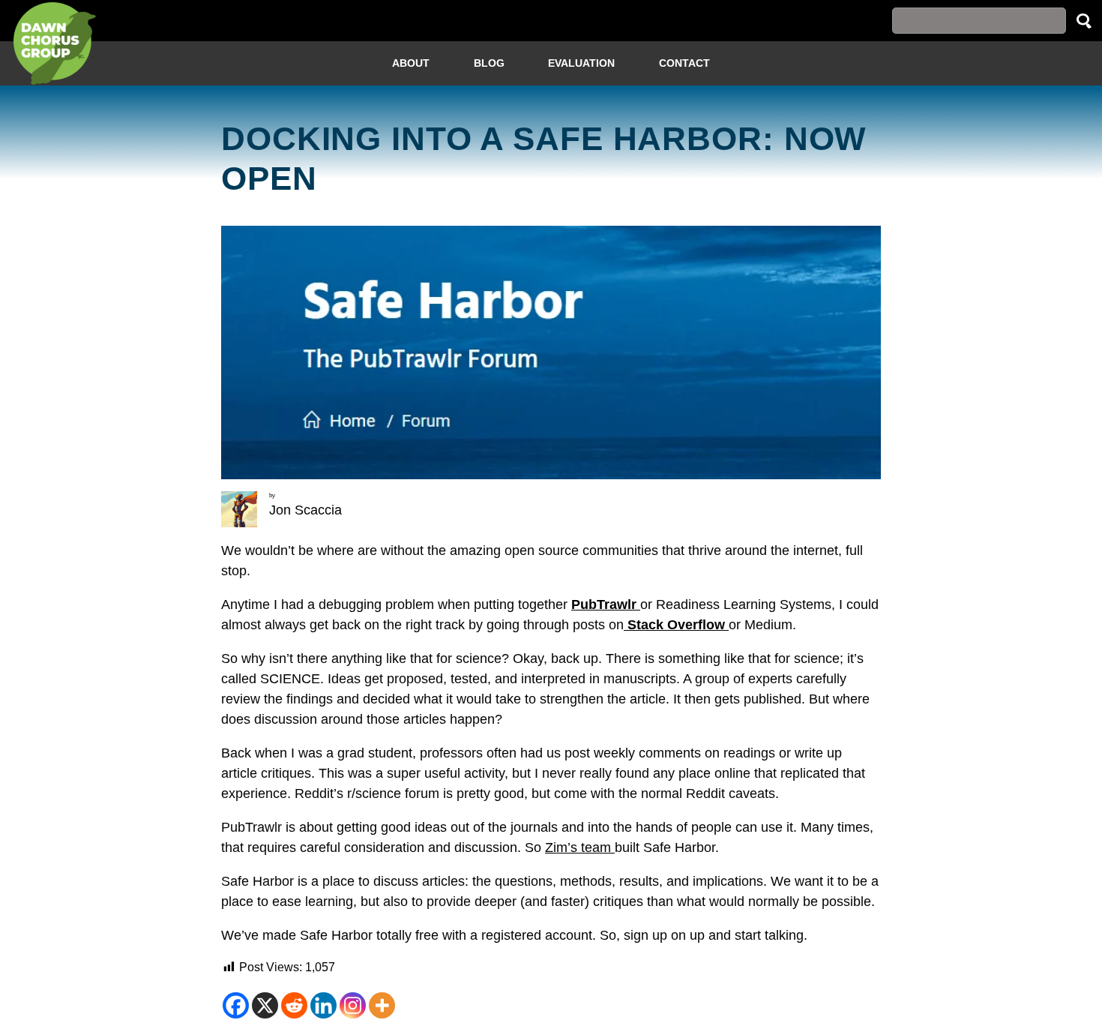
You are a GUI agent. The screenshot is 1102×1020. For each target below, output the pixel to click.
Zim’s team (580, 847)
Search (1084, 21)
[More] (382, 1005)
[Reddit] (294, 1005)
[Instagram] (353, 1005)
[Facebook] (236, 1005)
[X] (265, 1005)
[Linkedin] (323, 1005)
